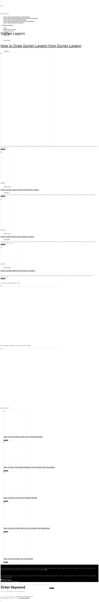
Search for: (3, 584)
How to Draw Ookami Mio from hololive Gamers (16, 17)
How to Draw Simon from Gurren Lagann (17, 236)
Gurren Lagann (7, 40)
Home (5, 28)
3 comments (6, 192)
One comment (6, 239)
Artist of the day (8, 30)
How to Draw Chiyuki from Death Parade (14, 19)
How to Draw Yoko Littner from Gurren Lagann (20, 190)
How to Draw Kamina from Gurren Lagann (18, 271)
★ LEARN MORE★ (24, 598)
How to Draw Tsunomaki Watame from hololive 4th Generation (20, 18)
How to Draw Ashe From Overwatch (13, 22)
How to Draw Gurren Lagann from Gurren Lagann (41, 46)
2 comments (6, 51)
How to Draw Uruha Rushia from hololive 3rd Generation (19, 21)
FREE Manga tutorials (9, 29)
